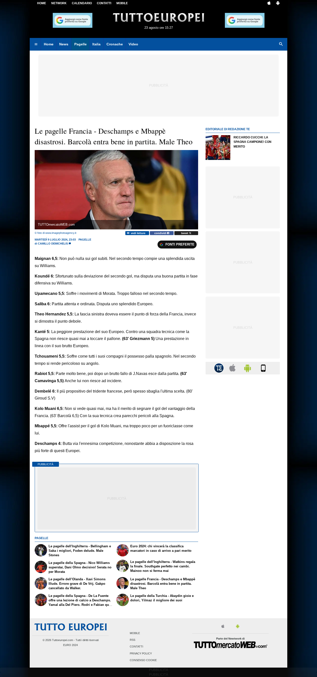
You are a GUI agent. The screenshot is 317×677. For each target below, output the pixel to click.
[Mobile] (263, 368)
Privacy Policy (141, 653)
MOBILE (122, 3)
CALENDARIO (82, 3)
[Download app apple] (269, 3)
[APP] (219, 368)
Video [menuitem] (133, 44)
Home (41, 3)
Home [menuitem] (48, 44)
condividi (160, 233)
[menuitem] (36, 44)
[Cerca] (281, 44)
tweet (185, 233)
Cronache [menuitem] (114, 44)
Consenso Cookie (143, 660)
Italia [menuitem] (96, 44)
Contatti (136, 646)
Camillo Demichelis (53, 243)
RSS (132, 640)
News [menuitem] (63, 44)
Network (59, 3)
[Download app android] (277, 3)
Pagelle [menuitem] (80, 44)
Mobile (135, 633)
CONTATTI (104, 3)
